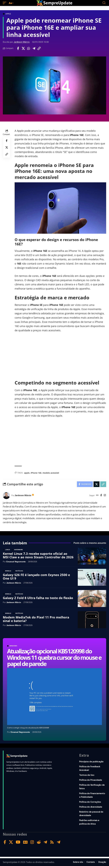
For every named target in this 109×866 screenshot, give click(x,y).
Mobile (8, 571)
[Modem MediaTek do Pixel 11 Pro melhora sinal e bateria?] (92, 619)
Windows (13, 646)
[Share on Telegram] (33, 48)
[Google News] (25, 842)
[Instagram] (104, 495)
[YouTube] (18, 842)
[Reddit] (38, 842)
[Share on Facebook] (18, 48)
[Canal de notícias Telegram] (58, 842)
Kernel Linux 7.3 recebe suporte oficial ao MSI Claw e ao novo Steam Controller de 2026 (38, 555)
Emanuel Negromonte (20, 732)
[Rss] (52, 842)
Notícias (19, 571)
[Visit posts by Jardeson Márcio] (6, 495)
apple (27, 472)
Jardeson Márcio (22, 42)
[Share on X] (23, 48)
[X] (11, 842)
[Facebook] (101, 495)
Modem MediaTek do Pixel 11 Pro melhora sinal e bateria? (36, 619)
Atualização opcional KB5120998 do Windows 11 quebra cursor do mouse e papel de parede (54, 657)
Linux (7, 549)
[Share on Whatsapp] (28, 48)
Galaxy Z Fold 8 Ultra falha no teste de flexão (38, 598)
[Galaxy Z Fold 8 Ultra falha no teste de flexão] (92, 598)
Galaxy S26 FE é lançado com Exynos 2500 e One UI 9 (36, 576)
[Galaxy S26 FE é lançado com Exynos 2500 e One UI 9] (92, 577)
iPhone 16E (36, 472)
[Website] (97, 495)
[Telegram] (45, 842)
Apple (8, 14)
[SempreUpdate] (54, 3)
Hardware (18, 549)
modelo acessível (51, 472)
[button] (5, 3)
